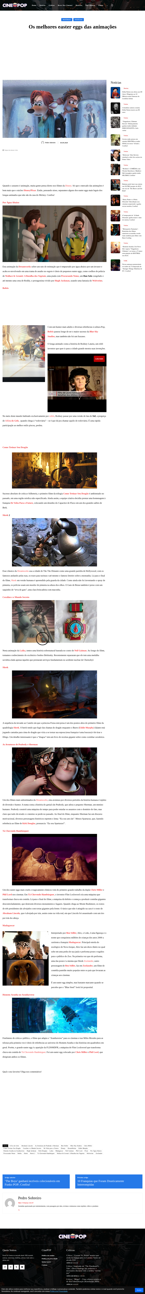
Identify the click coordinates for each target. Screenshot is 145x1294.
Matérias (67, 19)
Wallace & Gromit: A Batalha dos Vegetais (25, 276)
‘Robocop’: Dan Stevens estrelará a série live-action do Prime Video (132, 157)
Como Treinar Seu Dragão (15, 447)
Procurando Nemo (70, 276)
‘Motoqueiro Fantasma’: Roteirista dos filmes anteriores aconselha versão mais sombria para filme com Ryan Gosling (131, 233)
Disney (68, 185)
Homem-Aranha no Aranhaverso (18, 994)
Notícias (78, 19)
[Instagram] (10, 1267)
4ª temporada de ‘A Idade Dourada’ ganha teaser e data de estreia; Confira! (131, 218)
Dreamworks (25, 266)
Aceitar (139, 1290)
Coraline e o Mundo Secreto (16, 597)
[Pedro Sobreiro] (43, 142)
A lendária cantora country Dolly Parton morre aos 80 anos (131, 110)
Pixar (33, 190)
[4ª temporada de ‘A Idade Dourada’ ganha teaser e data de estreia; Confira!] (115, 216)
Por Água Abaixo (11, 202)
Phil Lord (7, 894)
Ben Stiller (71, 933)
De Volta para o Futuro (51, 1148)
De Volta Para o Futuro (22, 503)
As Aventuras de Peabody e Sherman (20, 744)
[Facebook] (5, 1267)
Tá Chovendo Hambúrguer (16, 831)
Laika (22, 650)
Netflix (125, 261)
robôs (51, 416)
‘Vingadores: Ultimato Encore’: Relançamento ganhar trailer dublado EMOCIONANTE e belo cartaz (130, 126)
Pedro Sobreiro (50, 142)
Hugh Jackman (62, 280)
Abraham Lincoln (11, 913)
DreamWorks (72, 1148)
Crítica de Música (72, 1276)
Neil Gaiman (80, 650)
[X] (19, 1209)
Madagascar (9, 925)
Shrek (5, 515)
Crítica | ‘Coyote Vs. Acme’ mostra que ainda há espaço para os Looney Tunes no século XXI (83, 1257)
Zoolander (88, 961)
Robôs (6, 288)
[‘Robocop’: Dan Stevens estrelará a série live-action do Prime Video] (115, 155)
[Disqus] (54, 1112)
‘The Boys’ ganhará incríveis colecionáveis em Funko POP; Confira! (32, 1182)
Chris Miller (97, 890)
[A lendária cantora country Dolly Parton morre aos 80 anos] (115, 108)
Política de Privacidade (59, 1291)
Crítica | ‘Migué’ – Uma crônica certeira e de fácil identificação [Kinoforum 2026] (83, 1280)
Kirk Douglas (28, 823)
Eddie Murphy (86, 727)
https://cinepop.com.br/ (26, 1203)
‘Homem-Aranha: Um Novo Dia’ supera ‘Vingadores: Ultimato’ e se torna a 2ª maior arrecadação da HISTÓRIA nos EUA (132, 251)
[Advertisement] (72, 49)
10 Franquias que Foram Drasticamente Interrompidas (100, 1182)
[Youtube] (22, 1267)
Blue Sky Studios (76, 1146)
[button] (112, 5)
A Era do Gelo (12, 420)
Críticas (69, 1263)
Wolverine (97, 280)
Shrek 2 (32, 1153)
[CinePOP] (14, 5)
